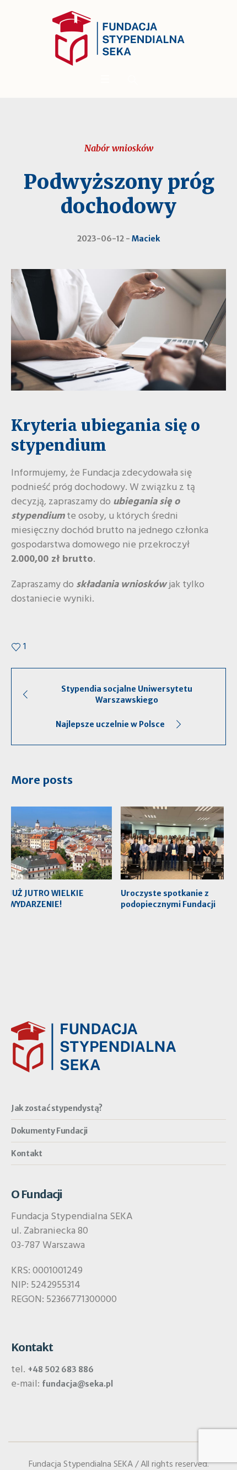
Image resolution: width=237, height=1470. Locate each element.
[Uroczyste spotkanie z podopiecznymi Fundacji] (174, 843)
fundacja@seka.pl (77, 1384)
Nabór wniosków (118, 148)
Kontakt (26, 1153)
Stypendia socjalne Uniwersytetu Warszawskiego (126, 694)
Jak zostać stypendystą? (57, 1108)
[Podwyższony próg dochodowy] (118, 329)
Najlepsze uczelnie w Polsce (110, 724)
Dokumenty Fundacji (49, 1131)
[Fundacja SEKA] (118, 38)
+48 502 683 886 (61, 1369)
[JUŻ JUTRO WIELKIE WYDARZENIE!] (62, 843)
